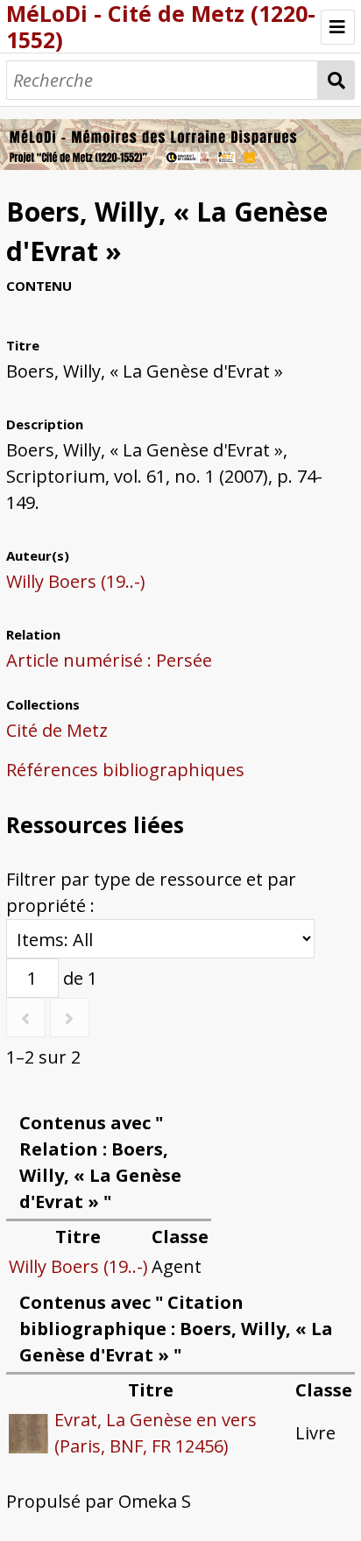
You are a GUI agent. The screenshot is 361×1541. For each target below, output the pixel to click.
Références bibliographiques (125, 769)
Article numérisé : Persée (109, 660)
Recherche (336, 80)
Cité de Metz (57, 730)
